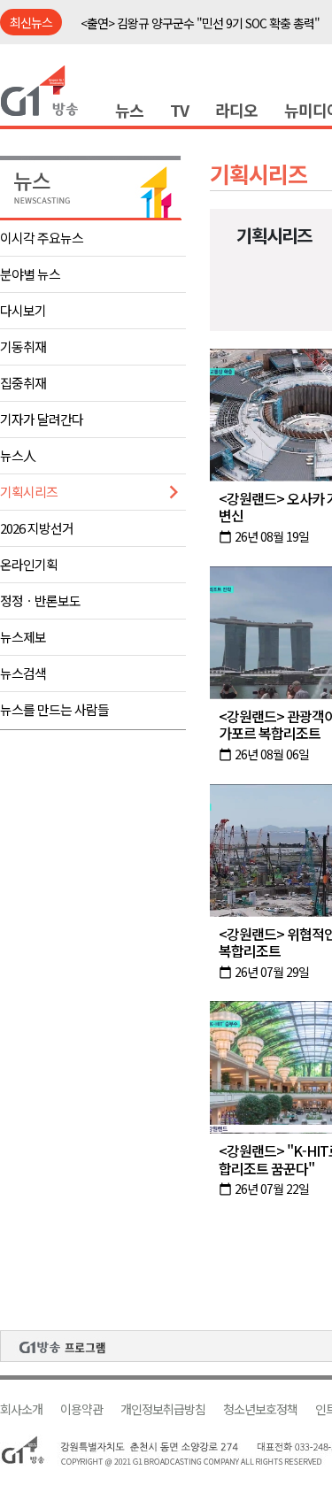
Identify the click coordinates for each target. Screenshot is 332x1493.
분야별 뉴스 (30, 274)
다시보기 (23, 310)
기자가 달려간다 (41, 419)
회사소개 (21, 1409)
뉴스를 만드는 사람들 (54, 709)
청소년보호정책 (260, 1409)
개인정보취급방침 (162, 1409)
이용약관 (81, 1409)
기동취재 (23, 346)
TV (179, 109)
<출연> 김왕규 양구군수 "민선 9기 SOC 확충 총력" (200, 23)
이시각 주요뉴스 (41, 237)
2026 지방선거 (36, 528)
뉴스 (129, 109)
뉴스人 (17, 455)
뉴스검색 (23, 673)
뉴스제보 (23, 636)
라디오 (236, 109)
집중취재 (23, 382)
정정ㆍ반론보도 (40, 600)
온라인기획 (29, 564)
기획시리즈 (29, 491)
